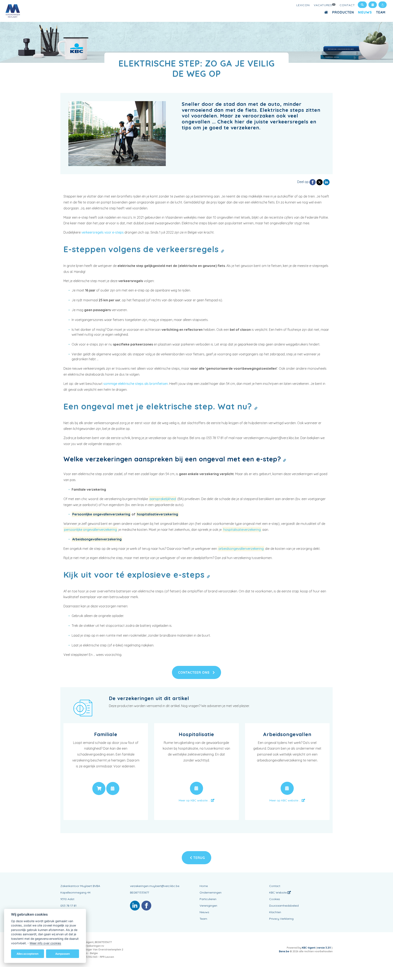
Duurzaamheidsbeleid (284, 905)
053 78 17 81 (68, 905)
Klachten (275, 912)
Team (380, 12)
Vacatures (324, 5)
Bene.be (284, 951)
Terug (198, 858)
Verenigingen (208, 905)
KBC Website (278, 892)
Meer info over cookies (45, 943)
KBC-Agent (308, 947)
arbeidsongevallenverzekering (241, 549)
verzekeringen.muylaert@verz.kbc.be (154, 886)
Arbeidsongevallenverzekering (97, 539)
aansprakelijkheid (162, 499)
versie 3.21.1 (324, 947)
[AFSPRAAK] (112, 788)
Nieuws (365, 12)
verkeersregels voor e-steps (102, 232)
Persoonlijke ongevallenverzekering (101, 514)
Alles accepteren (27, 953)
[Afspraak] (372, 4)
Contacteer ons (194, 672)
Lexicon (303, 5)
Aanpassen (62, 953)
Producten (343, 12)
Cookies (274, 899)
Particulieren (208, 899)
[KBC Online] (382, 4)
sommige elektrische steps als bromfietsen (135, 384)
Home (204, 886)
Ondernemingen (210, 892)
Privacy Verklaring (281, 919)
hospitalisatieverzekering (157, 514)
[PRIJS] (98, 788)
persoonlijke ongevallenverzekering (90, 530)
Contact (347, 5)
